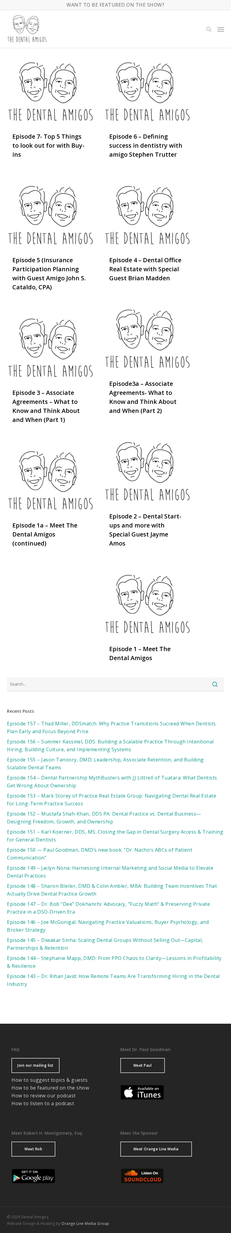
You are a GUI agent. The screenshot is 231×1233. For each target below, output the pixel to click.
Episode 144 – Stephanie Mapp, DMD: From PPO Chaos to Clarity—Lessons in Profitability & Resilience (114, 962)
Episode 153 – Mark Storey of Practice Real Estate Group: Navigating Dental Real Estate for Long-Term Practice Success (111, 799)
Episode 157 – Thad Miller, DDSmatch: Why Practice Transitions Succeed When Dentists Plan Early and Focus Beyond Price (111, 727)
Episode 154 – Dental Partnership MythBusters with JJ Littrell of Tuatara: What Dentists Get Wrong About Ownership (112, 781)
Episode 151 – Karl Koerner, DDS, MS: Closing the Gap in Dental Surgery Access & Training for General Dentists (115, 836)
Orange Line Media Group (85, 1223)
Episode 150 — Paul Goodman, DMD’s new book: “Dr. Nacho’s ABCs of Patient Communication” (99, 854)
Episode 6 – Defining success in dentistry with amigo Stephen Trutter (145, 145)
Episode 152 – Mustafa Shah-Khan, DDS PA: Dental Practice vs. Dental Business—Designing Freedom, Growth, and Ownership (104, 817)
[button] (220, 29)
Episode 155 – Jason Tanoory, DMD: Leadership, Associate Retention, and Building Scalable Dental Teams (105, 763)
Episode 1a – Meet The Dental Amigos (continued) (44, 534)
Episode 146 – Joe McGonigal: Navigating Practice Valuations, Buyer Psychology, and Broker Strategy (108, 926)
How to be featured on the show (50, 1087)
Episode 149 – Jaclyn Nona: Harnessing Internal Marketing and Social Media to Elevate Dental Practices (110, 872)
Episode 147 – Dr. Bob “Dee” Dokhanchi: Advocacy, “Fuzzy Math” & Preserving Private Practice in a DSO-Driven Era (108, 908)
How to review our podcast (43, 1095)
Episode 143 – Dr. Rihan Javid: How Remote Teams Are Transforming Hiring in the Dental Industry (113, 980)
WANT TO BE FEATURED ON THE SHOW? (115, 5)
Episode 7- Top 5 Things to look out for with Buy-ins (48, 145)
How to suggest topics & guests (49, 1080)
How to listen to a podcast (42, 1103)
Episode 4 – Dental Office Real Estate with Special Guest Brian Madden (145, 269)
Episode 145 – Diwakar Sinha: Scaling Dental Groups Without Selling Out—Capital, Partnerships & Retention (105, 944)
